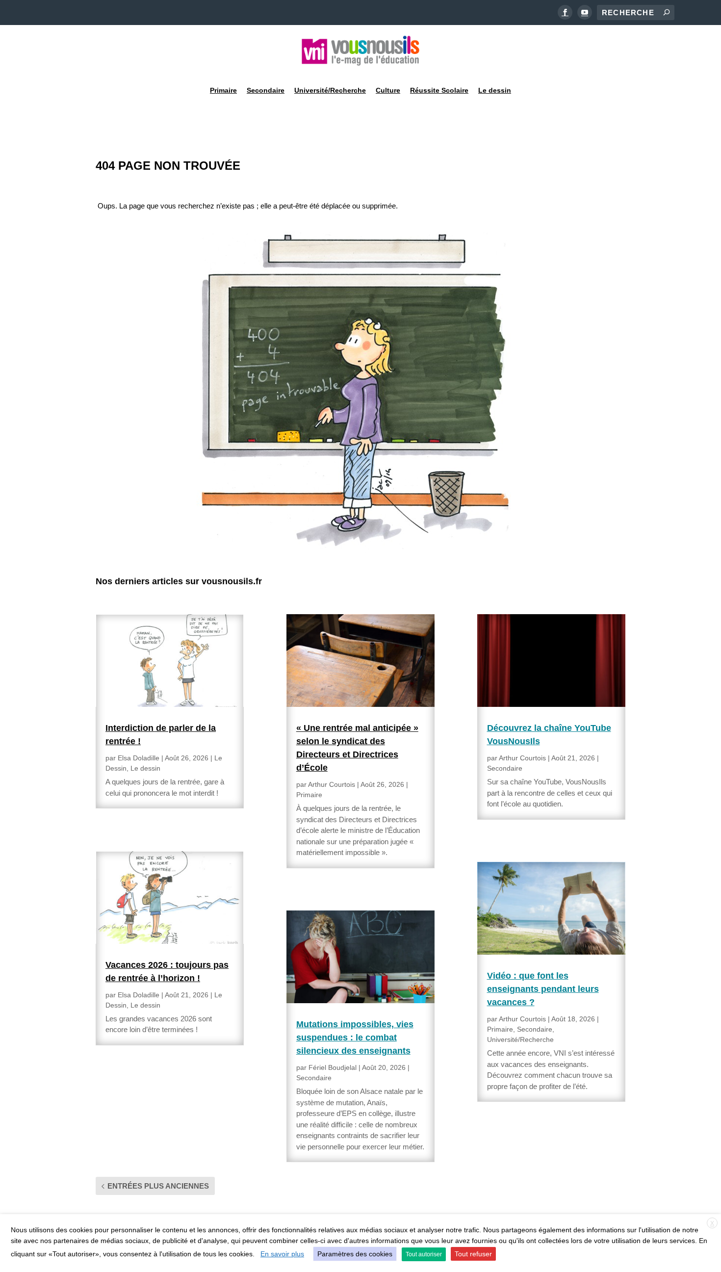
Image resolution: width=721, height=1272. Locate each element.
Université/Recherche (330, 90)
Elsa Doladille (138, 758)
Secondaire (265, 90)
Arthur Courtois (331, 784)
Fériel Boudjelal (333, 1067)
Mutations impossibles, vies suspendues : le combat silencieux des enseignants (354, 1037)
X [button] (712, 1223)
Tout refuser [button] (473, 1254)
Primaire (223, 90)
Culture (388, 90)
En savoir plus (282, 1254)
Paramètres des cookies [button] (354, 1254)
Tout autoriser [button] (424, 1254)
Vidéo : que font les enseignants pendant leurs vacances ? (543, 989)
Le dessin (494, 90)
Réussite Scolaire (439, 90)
